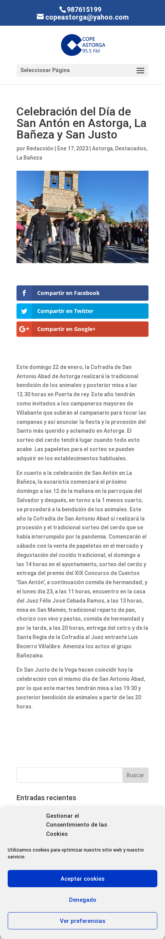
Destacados (130, 148)
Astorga (102, 148)
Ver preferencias (82, 921)
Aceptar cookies (82, 878)
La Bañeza (29, 158)
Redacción (39, 148)
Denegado (82, 899)
